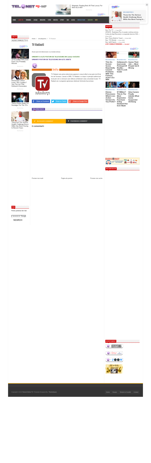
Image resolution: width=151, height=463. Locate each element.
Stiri (49, 20)
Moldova (42, 20)
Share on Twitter (61, 101)
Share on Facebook (42, 101)
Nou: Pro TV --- (113, 30)
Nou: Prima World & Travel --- (118, 38)
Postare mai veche (96, 178)
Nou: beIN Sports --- (115, 42)
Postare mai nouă (37, 178)
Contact (136, 392)
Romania (28, 20)
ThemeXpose (53, 392)
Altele (73, 20)
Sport (62, 20)
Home (14, 20)
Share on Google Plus (80, 101)
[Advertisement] (62, 30)
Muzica (55, 20)
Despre (115, 392)
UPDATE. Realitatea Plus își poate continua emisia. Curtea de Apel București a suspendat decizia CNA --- (122, 34)
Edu (68, 20)
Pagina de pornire (66, 178)
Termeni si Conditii (125, 392)
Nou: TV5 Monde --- (115, 40)
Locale (35, 20)
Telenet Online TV (27, 392)
